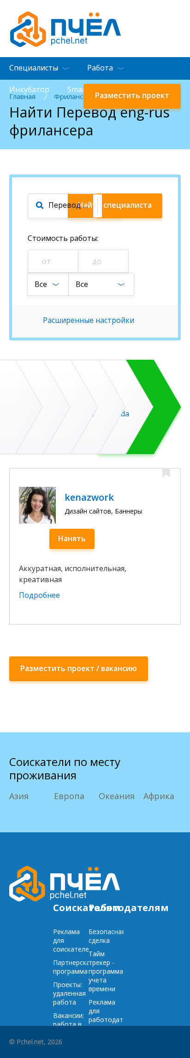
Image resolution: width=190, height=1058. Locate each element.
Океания (117, 795)
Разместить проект (132, 95)
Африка (158, 795)
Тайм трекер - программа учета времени (106, 971)
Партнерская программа (73, 967)
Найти (115, 205)
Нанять (72, 538)
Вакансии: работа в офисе (68, 1024)
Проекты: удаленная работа (69, 993)
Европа (69, 795)
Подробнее (39, 595)
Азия (19, 795)
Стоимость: (63, 238)
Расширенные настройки (88, 320)
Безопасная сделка (107, 936)
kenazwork (89, 497)
